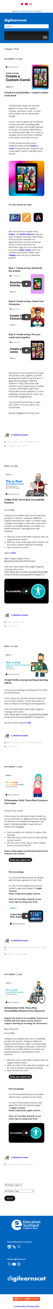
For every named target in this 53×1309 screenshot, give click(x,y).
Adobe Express (27, 234)
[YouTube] (26, 4)
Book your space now (20, 859)
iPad (15, 441)
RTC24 (25, 446)
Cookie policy (20, 1306)
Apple (9, 441)
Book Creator (25, 250)
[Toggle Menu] (45, 37)
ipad (19, 446)
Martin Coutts (21, 434)
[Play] (26, 284)
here (14, 553)
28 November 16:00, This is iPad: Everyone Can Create (26, 802)
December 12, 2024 (13, 59)
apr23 (9, 746)
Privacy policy (33, 1306)
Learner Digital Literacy (29, 441)
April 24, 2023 (11, 466)
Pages (12, 234)
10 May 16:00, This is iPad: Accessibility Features (24, 501)
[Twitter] (22, 4)
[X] (19, 1247)
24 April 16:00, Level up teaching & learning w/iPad (26, 681)
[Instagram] (30, 4)
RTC (17, 626)
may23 (10, 626)
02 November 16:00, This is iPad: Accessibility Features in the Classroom (24, 1009)
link (29, 722)
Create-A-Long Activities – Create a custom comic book (26, 94)
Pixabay (12, 255)
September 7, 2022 (13, 767)
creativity (11, 446)
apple (9, 622)
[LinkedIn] (9, 1247)
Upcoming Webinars (34, 742)
